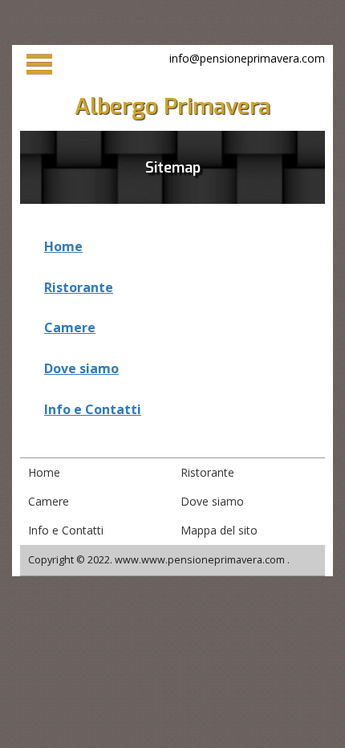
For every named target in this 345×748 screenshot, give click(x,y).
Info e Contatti (92, 409)
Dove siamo (81, 368)
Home (63, 246)
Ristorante (78, 287)
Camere (69, 327)
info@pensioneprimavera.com (247, 58)
